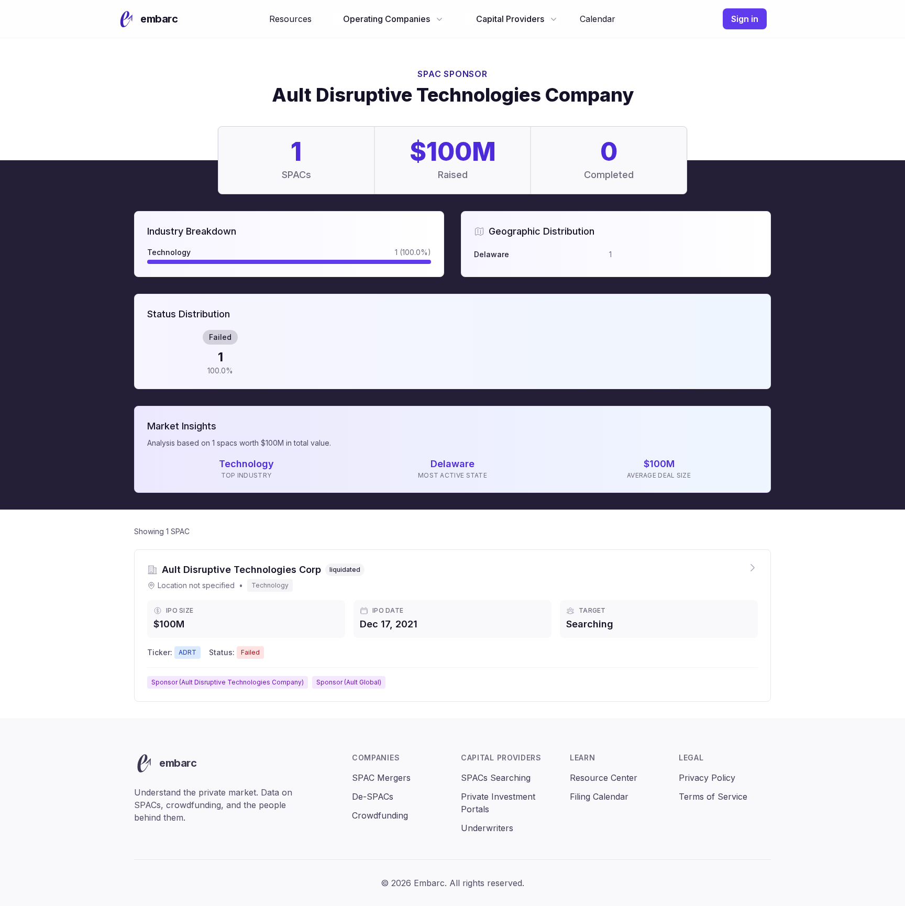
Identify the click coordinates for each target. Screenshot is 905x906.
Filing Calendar (599, 796)
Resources (290, 19)
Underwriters (487, 828)
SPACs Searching (496, 777)
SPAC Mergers (381, 777)
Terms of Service (713, 796)
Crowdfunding (380, 815)
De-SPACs (372, 796)
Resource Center (603, 777)
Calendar (597, 19)
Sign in (744, 19)
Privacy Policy (707, 777)
